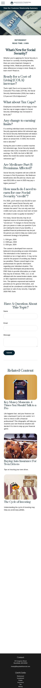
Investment (20, 678)
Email (5, 323)
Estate (20, 680)
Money (20, 686)
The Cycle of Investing (17, 502)
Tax (20, 684)
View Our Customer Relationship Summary (20, 8)
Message (6, 335)
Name (5, 311)
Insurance (20, 682)
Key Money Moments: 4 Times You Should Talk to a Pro (20, 405)
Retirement (20, 676)
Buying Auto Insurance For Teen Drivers (20, 463)
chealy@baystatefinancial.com (20, 666)
